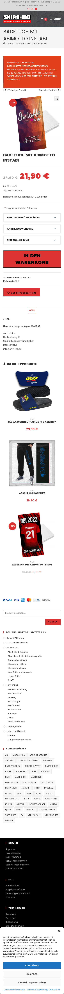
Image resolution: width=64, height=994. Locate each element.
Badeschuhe (14, 709)
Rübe (18, 809)
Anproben (11, 849)
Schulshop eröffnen (16, 860)
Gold (19, 793)
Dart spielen (11, 782)
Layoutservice (13, 853)
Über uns (10, 897)
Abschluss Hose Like (32, 493)
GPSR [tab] (32, 310)
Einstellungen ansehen (32, 982)
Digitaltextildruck (15, 925)
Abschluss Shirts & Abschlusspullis (25, 656)
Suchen (52, 621)
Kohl (26, 798)
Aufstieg (12, 697)
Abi (6, 755)
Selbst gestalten (14, 868)
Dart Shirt (20, 777)
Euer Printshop (13, 856)
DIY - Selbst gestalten (17, 642)
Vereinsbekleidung (17, 689)
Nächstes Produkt (47, 90)
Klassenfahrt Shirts (17, 664)
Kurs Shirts (51, 798)
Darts (10, 717)
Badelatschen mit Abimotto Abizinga (31, 421)
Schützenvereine (16, 721)
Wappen (9, 820)
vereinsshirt (51, 815)
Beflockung (12, 922)
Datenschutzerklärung (14, 989)
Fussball (48, 788)
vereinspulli (34, 815)
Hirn (29, 793)
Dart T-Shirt (29, 782)
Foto (37, 788)
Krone (37, 798)
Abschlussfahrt (38, 755)
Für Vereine (12, 684)
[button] (59, 931)
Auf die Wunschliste (23, 293)
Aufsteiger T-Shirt (28, 760)
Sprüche (30, 809)
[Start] (4, 43)
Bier (34, 771)
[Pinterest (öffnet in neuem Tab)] (28, 8)
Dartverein (11, 788)
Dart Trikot (47, 782)
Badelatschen (12, 766)
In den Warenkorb (32, 259)
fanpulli (26, 788)
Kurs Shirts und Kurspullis (20, 672)
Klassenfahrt (12, 798)
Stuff (17, 281)
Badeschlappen (32, 766)
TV (22, 815)
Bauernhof (22, 771)
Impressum (54, 989)
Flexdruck (11, 918)
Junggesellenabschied (19, 739)
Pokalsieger (14, 701)
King (38, 793)
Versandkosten (15, 190)
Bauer (8, 771)
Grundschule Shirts (17, 660)
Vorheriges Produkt (17, 90)
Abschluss (19, 755)
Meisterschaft (15, 693)
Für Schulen (12, 647)
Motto (53, 804)
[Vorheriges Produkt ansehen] (5, 90)
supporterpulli (47, 809)
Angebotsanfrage (15, 889)
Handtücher (14, 705)
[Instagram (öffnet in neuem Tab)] (32, 8)
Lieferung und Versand (18, 893)
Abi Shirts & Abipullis (18, 652)
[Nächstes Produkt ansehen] (58, 90)
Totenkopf (10, 815)
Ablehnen (32, 974)
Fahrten (12, 735)
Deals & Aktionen (15, 637)
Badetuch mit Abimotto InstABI (31, 43)
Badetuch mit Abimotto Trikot (32, 564)
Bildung (45, 771)
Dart (7, 777)
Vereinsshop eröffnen (17, 864)
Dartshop (36, 777)
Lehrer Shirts (14, 676)
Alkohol (9, 760)
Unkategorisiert (14, 726)
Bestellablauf (13, 885)
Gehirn (8, 793)
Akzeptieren (32, 965)
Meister (21, 804)
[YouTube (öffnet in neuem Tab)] (35, 8)
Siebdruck (11, 914)
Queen (8, 809)
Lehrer (8, 804)
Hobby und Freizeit (16, 731)
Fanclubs (12, 713)
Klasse (49, 793)
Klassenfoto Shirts (17, 668)
